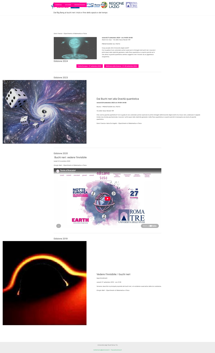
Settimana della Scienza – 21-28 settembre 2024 (121, 66)
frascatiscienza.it (116, 350)
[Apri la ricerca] (89, 5)
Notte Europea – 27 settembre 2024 (89, 66)
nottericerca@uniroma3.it (101, 350)
